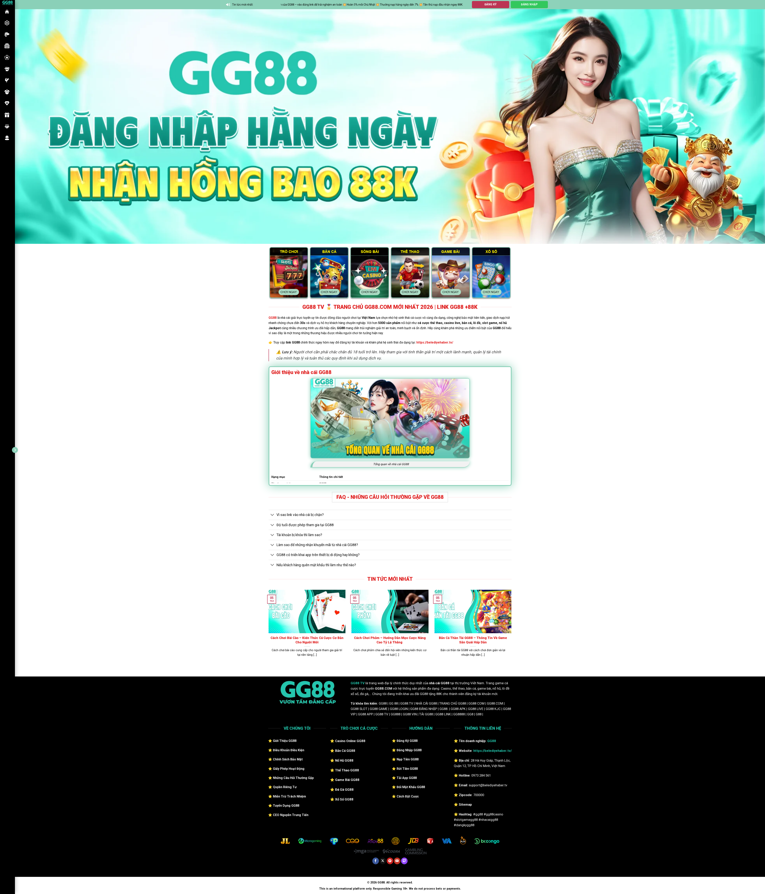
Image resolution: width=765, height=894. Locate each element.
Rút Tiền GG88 (407, 769)
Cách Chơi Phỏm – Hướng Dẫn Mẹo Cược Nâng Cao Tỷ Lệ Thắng (390, 640)
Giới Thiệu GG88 (284, 741)
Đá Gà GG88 (344, 790)
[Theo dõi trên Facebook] (375, 861)
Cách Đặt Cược (408, 796)
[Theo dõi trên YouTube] (397, 861)
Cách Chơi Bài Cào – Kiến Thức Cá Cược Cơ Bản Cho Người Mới (307, 640)
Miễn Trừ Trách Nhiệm (289, 796)
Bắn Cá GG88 (345, 751)
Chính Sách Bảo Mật (288, 759)
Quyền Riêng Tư (285, 787)
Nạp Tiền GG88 (408, 759)
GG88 (7, 11)
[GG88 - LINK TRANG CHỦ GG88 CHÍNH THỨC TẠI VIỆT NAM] (7, 2)
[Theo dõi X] (383, 861)
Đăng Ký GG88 (407, 741)
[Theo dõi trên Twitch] (404, 861)
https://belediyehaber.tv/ (434, 342)
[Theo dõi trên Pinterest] (390, 861)
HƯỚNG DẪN (7, 103)
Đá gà (7, 80)
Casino (7, 23)
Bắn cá (7, 34)
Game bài (7, 69)
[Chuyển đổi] (272, 515)
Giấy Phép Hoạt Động (288, 769)
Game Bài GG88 (347, 780)
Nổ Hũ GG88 (344, 760)
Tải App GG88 (407, 778)
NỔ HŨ (7, 46)
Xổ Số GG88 (344, 799)
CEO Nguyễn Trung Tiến (290, 815)
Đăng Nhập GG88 (409, 750)
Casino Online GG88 (350, 741)
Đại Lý (7, 126)
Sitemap (465, 804)
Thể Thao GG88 (347, 770)
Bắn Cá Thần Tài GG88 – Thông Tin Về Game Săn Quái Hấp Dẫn (473, 640)
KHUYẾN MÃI (7, 115)
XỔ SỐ (7, 92)
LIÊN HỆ (7, 138)
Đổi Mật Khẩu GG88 (411, 787)
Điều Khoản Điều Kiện (288, 750)
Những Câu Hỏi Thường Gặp (293, 778)
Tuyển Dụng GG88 (286, 805)
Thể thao (7, 57)
